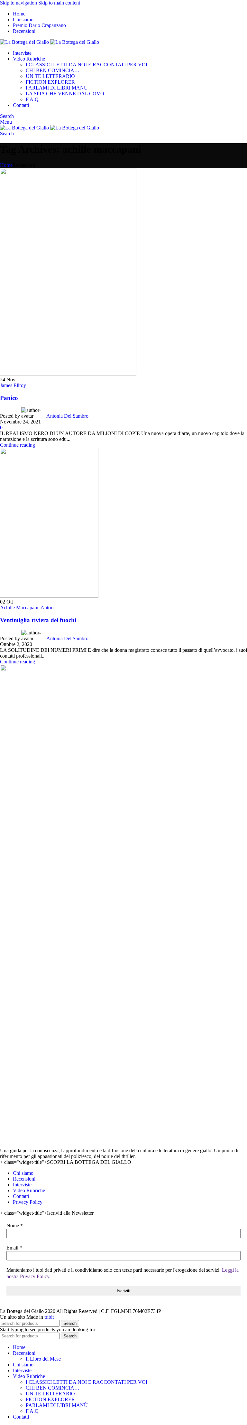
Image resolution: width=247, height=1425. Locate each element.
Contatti (21, 1196)
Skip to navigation (19, 2)
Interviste (22, 1184)
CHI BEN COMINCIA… (52, 70)
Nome (14, 1225)
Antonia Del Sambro (67, 416)
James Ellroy (13, 385)
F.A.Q (32, 99)
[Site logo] (25, 42)
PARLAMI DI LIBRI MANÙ (57, 87)
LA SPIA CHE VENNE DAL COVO (65, 93)
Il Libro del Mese (43, 1359)
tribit (49, 1317)
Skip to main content (59, 2)
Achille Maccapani (19, 607)
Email (14, 1247)
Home (6, 165)
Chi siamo (23, 1173)
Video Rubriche (29, 1190)
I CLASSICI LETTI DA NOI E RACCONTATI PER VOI (86, 64)
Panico (9, 397)
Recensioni (24, 1179)
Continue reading (17, 445)
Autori (47, 607)
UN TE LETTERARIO (50, 76)
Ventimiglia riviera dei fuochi (38, 620)
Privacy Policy (27, 1202)
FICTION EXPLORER (50, 82)
